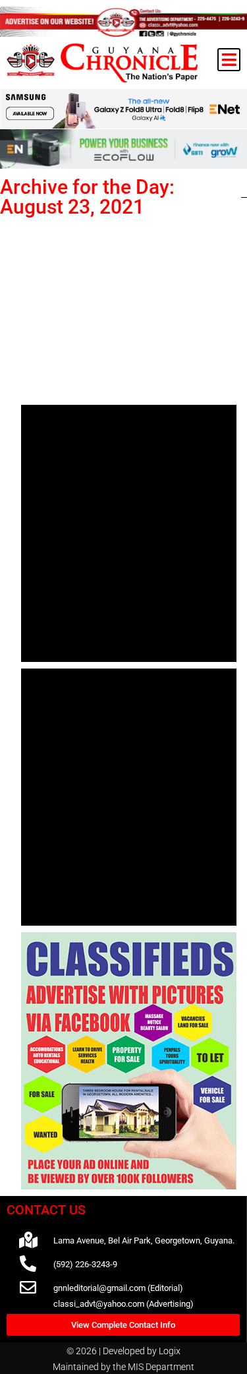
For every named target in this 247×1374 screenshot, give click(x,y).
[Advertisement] (128, 308)
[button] (228, 59)
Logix (169, 1351)
